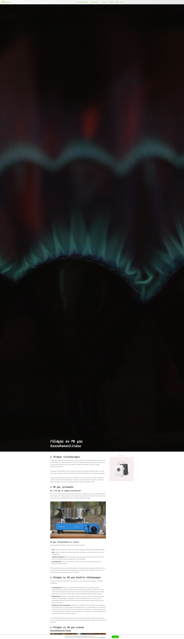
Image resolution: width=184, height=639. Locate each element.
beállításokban (102, 637)
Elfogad (115, 636)
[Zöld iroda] (6, 2)
